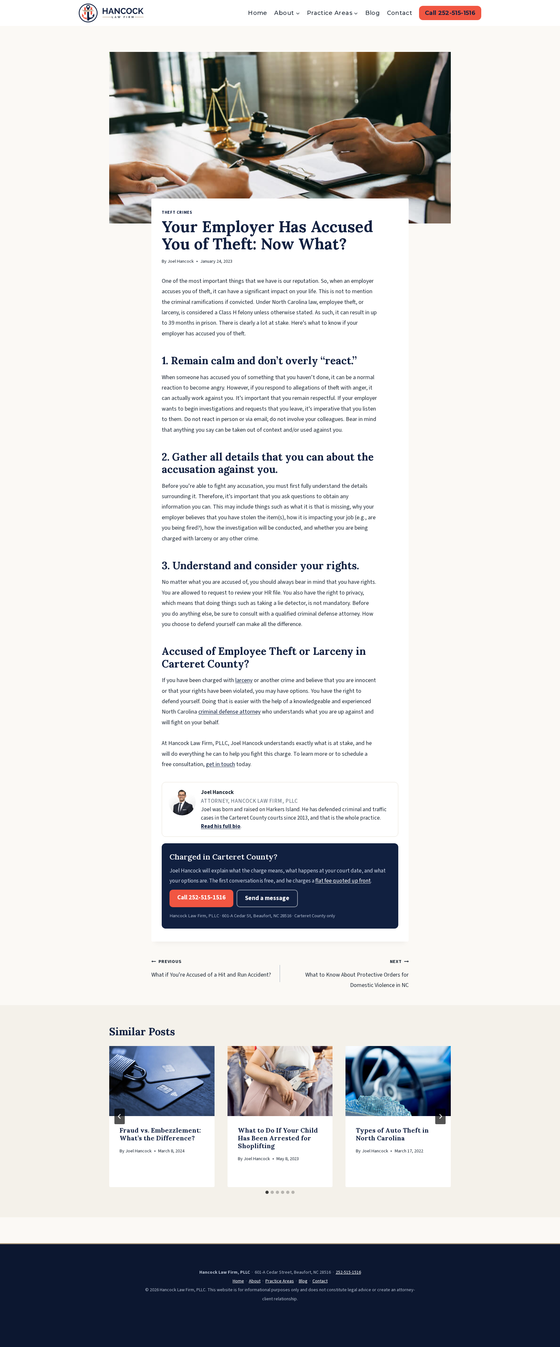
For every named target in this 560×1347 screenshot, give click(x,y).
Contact (400, 13)
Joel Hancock (181, 261)
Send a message (267, 898)
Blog (372, 13)
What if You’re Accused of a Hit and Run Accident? (211, 968)
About (255, 1281)
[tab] (267, 1192)
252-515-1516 (348, 1272)
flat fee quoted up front (343, 881)
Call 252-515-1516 (450, 13)
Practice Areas (279, 1281)
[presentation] (162, 1081)
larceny (243, 680)
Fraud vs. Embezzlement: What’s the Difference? (160, 1134)
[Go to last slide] (119, 1116)
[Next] (440, 1116)
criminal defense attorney (229, 712)
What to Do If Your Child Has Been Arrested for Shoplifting (278, 1138)
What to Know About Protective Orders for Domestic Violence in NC (357, 973)
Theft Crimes (177, 212)
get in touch (220, 764)
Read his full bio (220, 826)
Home (257, 13)
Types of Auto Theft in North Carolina (392, 1134)
